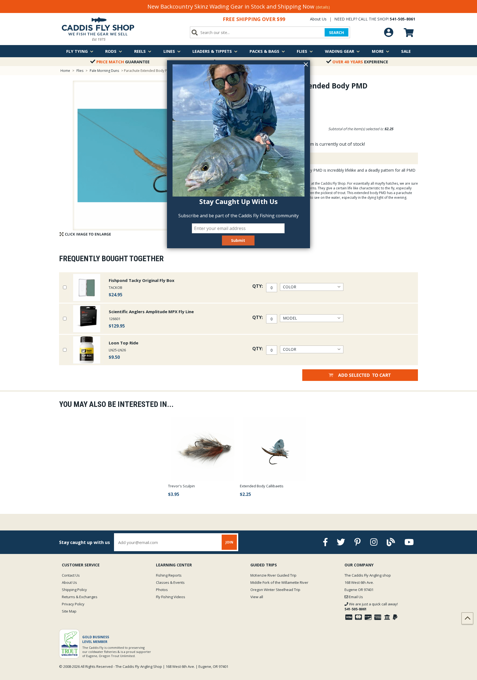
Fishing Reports (169, 575)
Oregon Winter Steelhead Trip (275, 589)
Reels (140, 51)
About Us (318, 19)
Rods (110, 51)
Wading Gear (339, 51)
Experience (360, 61)
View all (256, 596)
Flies (302, 51)
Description (275, 158)
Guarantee (123, 61)
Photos (162, 589)
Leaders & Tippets (212, 51)
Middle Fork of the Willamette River (279, 582)
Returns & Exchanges (79, 596)
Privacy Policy (73, 603)
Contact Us (71, 575)
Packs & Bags (264, 51)
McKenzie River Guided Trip (273, 575)
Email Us (355, 596)
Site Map (69, 611)
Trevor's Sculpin (181, 485)
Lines (169, 51)
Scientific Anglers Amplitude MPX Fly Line (151, 311)
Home (65, 70)
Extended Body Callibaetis (261, 485)
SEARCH (336, 32)
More (378, 51)
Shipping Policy (74, 589)
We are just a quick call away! (371, 606)
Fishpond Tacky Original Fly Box (141, 280)
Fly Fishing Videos (170, 596)
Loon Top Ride (123, 343)
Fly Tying (77, 51)
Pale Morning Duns (104, 70)
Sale (406, 51)
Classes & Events (170, 582)
